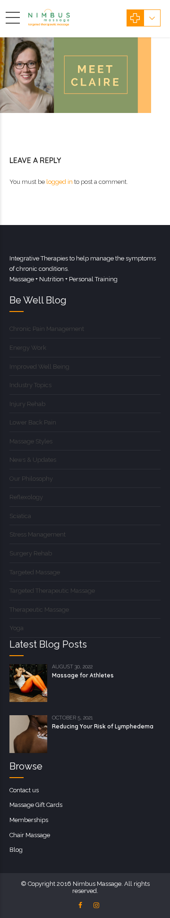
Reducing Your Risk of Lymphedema (102, 726)
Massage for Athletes (83, 675)
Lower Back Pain (32, 422)
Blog (16, 849)
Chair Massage (29, 835)
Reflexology (26, 497)
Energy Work (27, 347)
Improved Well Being (39, 366)
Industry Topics (30, 385)
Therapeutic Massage (39, 609)
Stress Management (37, 534)
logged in (59, 181)
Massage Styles (30, 441)
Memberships (28, 819)
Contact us (24, 790)
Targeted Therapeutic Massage (52, 590)
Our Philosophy (31, 478)
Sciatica (20, 516)
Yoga (16, 628)
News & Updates (32, 459)
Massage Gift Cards (35, 804)
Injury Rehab (27, 403)
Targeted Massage (34, 572)
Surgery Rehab (30, 553)
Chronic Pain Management (46, 328)
